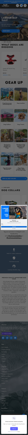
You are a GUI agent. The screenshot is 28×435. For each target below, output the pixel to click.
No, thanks (14, 228)
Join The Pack (14, 226)
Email (2, 223)
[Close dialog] (26, 206)
